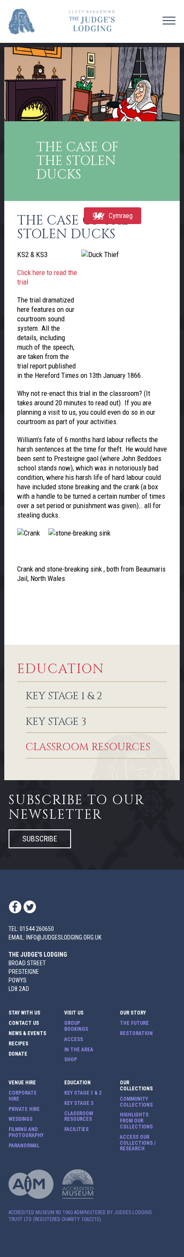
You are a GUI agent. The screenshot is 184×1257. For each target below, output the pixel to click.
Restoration (136, 1033)
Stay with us (24, 1013)
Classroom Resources (88, 748)
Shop (70, 1059)
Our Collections (136, 1086)
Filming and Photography (26, 1132)
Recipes (18, 1044)
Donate (18, 1054)
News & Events (140, 38)
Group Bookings (76, 1026)
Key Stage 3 (56, 722)
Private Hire (24, 1109)
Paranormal (24, 1146)
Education (60, 669)
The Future (134, 1023)
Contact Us (135, 19)
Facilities (76, 1129)
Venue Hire (134, 10)
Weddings (21, 1119)
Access (73, 1039)
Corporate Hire (23, 1096)
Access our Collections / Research (138, 1143)
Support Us (135, 29)
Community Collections (136, 1102)
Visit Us (73, 1013)
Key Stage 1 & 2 (64, 697)
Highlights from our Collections (136, 1121)
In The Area (78, 1050)
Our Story (133, 1013)
